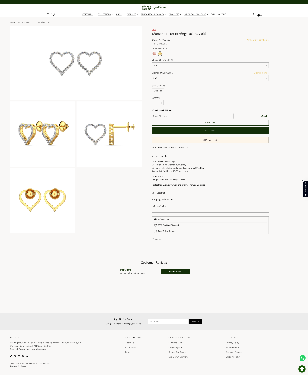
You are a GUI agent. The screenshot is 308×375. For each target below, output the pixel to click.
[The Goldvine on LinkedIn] (19, 356)
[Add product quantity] (154, 102)
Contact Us (130, 347)
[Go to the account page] (47, 14)
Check (264, 116)
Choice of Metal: (162, 59)
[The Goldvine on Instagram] (15, 356)
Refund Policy (232, 347)
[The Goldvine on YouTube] (27, 356)
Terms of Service (234, 352)
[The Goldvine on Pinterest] (23, 356)
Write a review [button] (175, 271)
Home (12, 22)
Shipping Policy (233, 356)
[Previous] (134, 2)
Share (158, 239)
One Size (158, 90)
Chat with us (210, 140)
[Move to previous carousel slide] (231, 295)
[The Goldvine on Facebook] (11, 356)
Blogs (127, 352)
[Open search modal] (252, 14)
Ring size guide (175, 347)
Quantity (156, 97)
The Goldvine (30, 363)
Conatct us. (183, 147)
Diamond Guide (176, 342)
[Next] (174, 2)
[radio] (154, 53)
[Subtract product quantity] (161, 102)
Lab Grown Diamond (178, 356)
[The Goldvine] (154, 8)
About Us (129, 342)
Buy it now (210, 130)
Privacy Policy (232, 342)
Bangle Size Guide (177, 352)
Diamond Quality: (162, 72)
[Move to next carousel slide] (236, 295)
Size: (158, 85)
